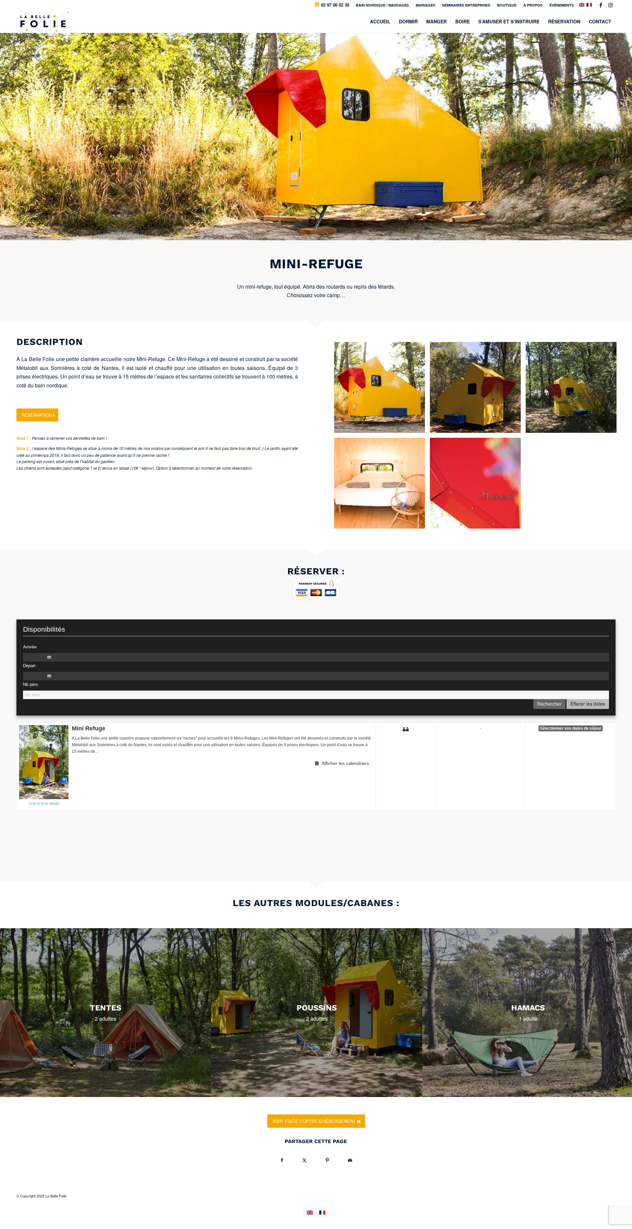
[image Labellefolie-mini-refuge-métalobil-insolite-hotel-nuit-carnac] (478, 486)
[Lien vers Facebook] (600, 5)
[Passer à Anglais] (309, 1212)
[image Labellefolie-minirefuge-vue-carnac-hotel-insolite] (382, 390)
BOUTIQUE (506, 5)
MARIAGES (425, 5)
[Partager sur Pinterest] (327, 1160)
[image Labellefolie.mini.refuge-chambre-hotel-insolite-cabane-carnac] (382, 486)
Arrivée (30, 646)
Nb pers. (31, 684)
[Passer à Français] (322, 1212)
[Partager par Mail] (350, 1160)
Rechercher (549, 703)
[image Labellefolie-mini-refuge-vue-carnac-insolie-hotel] (573, 390)
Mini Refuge (88, 728)
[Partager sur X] (304, 1160)
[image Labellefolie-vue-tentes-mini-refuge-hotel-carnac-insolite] (478, 390)
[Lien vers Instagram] (611, 5)
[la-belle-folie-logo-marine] (42, 21)
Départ (29, 665)
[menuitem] (382, 5)
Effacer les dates (587, 703)
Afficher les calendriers (344, 763)
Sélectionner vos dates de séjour (570, 728)
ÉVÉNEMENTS (561, 5)
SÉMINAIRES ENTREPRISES (466, 5)
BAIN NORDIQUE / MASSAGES (382, 5)
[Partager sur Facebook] (282, 1160)
